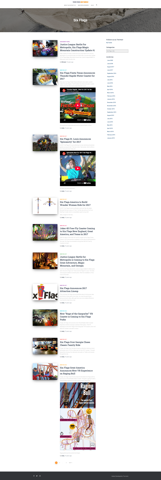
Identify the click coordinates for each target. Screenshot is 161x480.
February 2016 (111, 96)
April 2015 (110, 128)
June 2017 (110, 70)
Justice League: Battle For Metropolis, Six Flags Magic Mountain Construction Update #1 (77, 47)
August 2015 (110, 115)
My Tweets (109, 42)
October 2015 (111, 109)
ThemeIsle (125, 476)
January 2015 (111, 138)
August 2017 (110, 66)
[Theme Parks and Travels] (80, 2)
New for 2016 (63, 311)
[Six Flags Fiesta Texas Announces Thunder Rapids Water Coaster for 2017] (45, 77)
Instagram (40, 476)
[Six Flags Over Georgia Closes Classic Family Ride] (45, 346)
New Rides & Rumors (83, 5)
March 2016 (110, 92)
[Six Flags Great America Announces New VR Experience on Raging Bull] (45, 371)
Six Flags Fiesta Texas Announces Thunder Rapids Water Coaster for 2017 (77, 76)
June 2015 (110, 122)
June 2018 (110, 63)
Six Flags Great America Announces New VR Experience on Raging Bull (76, 370)
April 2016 (110, 89)
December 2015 (111, 102)
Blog (92, 5)
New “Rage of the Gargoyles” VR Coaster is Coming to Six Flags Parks (76, 316)
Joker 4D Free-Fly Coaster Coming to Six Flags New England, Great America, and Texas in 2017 (77, 231)
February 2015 (111, 134)
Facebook (34, 476)
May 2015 (109, 125)
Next (70, 462)
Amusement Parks (65, 41)
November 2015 (111, 105)
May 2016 (109, 86)
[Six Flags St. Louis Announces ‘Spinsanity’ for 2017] (45, 143)
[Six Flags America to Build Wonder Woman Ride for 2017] (45, 206)
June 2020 (110, 60)
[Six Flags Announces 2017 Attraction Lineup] (45, 292)
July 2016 (109, 79)
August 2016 (110, 76)
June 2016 (110, 83)
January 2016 (111, 99)
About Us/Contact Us (70, 5)
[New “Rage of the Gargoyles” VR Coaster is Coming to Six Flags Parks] (45, 317)
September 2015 (111, 112)
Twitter (36, 476)
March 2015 (110, 131)
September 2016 (111, 73)
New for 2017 (63, 70)
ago (69, 62)
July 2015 (109, 118)
